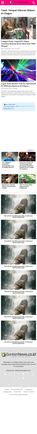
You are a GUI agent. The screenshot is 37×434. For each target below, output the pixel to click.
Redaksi (7, 389)
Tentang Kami (28, 389)
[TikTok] (28, 374)
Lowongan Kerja (7, 391)
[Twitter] (14, 378)
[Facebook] (9, 374)
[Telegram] (23, 374)
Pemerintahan (5, 81)
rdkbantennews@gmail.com (23, 370)
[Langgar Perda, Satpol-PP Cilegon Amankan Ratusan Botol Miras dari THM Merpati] (18, 28)
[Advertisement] (18, 130)
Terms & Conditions (28, 391)
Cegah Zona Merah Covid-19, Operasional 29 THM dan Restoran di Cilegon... (18, 84)
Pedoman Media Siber (17, 389)
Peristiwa (3, 38)
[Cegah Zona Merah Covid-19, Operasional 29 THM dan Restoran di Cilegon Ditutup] (18, 70)
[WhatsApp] (18, 378)
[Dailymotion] (5, 374)
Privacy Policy (17, 391)
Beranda (3, 7)
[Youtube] (23, 378)
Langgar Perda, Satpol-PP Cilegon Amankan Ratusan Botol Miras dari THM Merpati (18, 43)
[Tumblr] (32, 374)
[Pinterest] (18, 374)
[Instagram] (14, 374)
